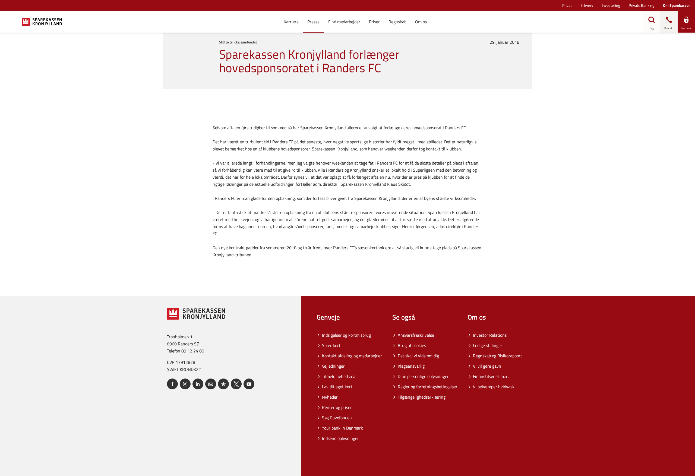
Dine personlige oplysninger (423, 376)
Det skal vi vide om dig (418, 355)
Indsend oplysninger (340, 438)
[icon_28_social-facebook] (172, 384)
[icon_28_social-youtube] (249, 384)
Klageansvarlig (411, 366)
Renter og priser (337, 407)
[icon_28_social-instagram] (185, 384)
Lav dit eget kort (337, 386)
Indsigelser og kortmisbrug (346, 335)
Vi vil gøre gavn (487, 366)
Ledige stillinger (487, 345)
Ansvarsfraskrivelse (416, 335)
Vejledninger (333, 366)
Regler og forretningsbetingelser (427, 386)
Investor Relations (490, 335)
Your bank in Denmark (342, 428)
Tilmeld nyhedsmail (340, 376)
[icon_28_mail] (210, 384)
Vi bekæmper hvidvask (493, 386)
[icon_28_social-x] (236, 384)
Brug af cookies (412, 345)
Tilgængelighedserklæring (422, 397)
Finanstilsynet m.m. (491, 376)
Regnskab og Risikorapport (497, 355)
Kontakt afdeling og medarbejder (352, 355)
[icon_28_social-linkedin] (197, 384)
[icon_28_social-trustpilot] (223, 384)
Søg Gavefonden (337, 417)
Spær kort (331, 345)
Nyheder (330, 397)
